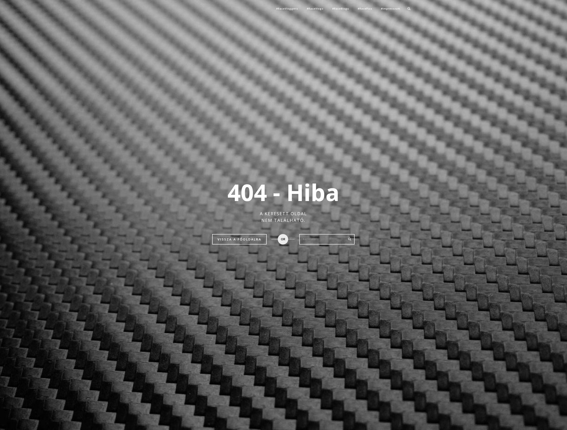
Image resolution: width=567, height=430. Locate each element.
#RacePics (365, 8)
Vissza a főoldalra (239, 239)
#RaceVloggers (287, 8)
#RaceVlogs (315, 8)
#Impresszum (390, 8)
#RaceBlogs (340, 8)
